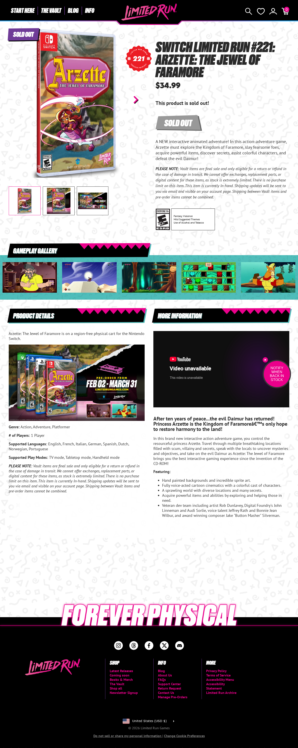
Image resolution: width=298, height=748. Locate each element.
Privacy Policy (216, 671)
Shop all (116, 688)
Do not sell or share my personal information (127, 736)
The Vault (51, 10)
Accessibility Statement (215, 686)
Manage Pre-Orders (172, 697)
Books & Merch (121, 679)
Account (273, 11)
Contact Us (166, 692)
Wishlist (261, 11)
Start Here (22, 10)
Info (89, 10)
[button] (15, 99)
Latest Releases (121, 671)
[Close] (265, 359)
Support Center (169, 684)
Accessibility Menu (220, 679)
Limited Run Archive (221, 692)
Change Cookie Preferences (184, 736)
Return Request (169, 688)
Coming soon (119, 675)
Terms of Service (218, 675)
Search (249, 11)
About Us (165, 675)
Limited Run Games (149, 11)
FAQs (162, 679)
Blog (73, 10)
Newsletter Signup (124, 692)
